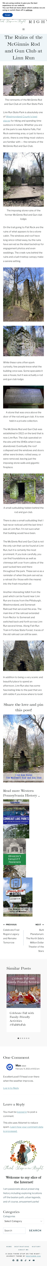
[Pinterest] (21, 1260)
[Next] (38, 1005)
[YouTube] (33, 1260)
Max (18, 1065)
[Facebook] (13, 1260)
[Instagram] (17, 1260)
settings (29, 10)
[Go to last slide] (9, 1005)
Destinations (21, 1246)
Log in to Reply (11, 1088)
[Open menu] (23, 29)
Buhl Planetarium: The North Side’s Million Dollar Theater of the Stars (35, 937)
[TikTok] (25, 1260)
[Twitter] (29, 1260)
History (36, 1246)
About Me (23, 1250)
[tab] (18, 1038)
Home (9, 1246)
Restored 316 (33, 1256)
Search (35, 1230)
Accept (7, 15)
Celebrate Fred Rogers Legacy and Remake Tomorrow (11, 933)
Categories (9, 1216)
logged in (22, 1112)
